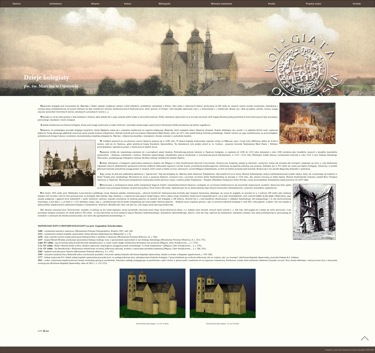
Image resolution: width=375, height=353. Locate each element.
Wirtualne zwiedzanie (221, 3)
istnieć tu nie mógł (264, 196)
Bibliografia (164, 3)
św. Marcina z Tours (87, 106)
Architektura (56, 3)
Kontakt (357, 3)
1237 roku (303, 180)
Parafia (271, 3)
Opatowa (104, 130)
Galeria (127, 3)
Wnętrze (95, 3)
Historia (17, 3)
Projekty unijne (313, 3)
